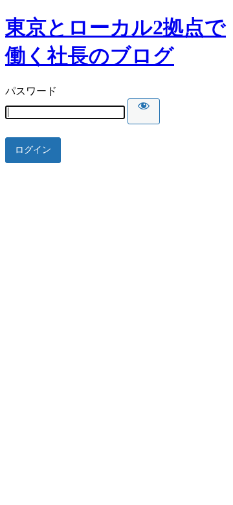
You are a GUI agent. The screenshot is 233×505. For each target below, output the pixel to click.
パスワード (31, 90)
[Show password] (144, 111)
